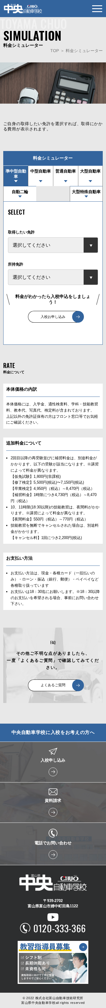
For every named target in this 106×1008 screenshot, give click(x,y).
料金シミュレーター (84, 50)
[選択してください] (53, 277)
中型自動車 (40, 171)
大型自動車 (90, 171)
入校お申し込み (53, 317)
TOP (54, 50)
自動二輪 (20, 191)
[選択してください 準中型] (53, 245)
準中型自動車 (16, 174)
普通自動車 (65, 171)
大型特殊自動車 (86, 191)
